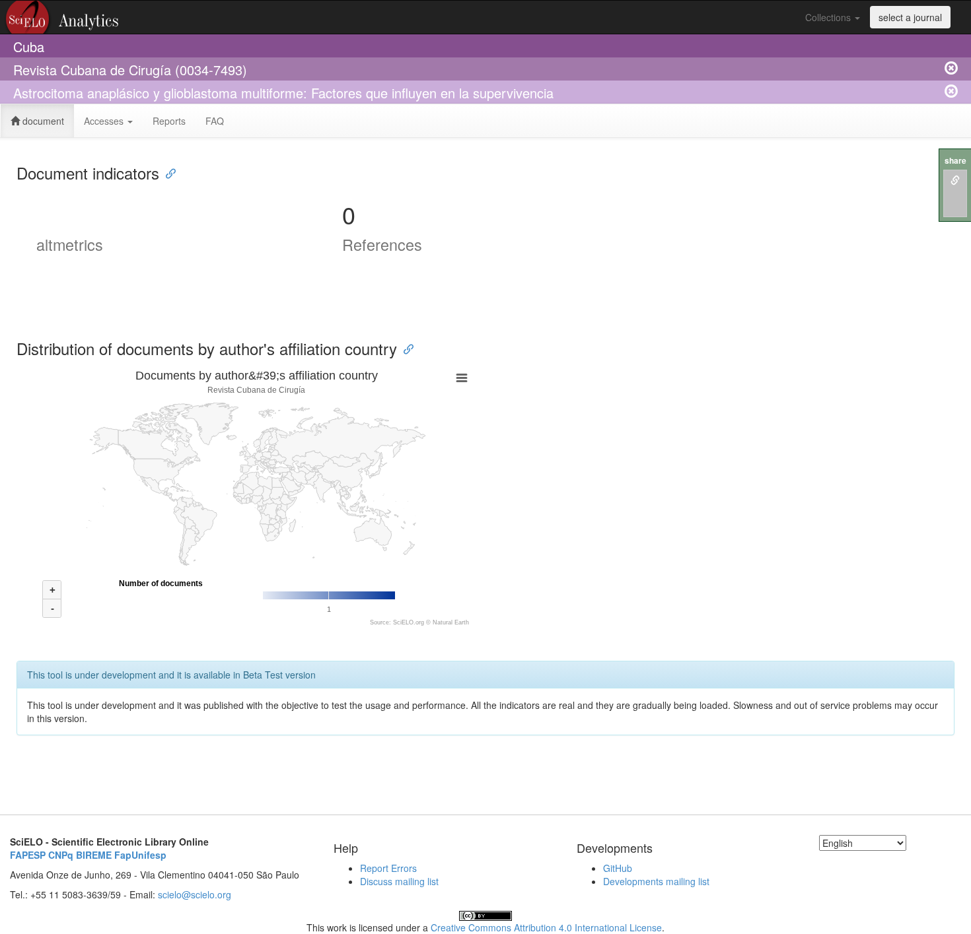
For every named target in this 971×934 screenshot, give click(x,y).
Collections (829, 17)
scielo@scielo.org (194, 894)
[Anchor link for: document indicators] (167, 172)
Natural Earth (451, 622)
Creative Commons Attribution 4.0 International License (546, 927)
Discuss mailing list (399, 881)
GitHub (617, 868)
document (42, 120)
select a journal (910, 17)
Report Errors (388, 868)
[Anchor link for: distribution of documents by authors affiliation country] (405, 348)
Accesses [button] (105, 120)
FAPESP (28, 854)
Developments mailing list (656, 881)
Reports (169, 120)
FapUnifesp (140, 854)
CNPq (60, 854)
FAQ (214, 120)
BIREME (94, 854)
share (955, 160)
